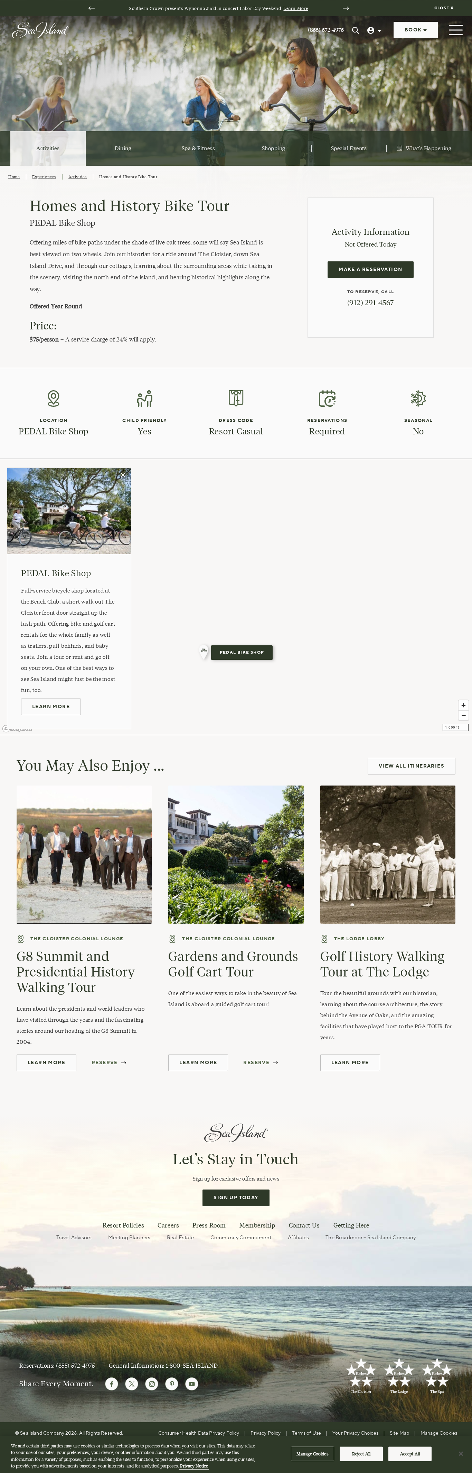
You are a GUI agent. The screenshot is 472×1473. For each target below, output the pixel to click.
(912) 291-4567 (370, 302)
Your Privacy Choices (355, 1433)
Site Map (399, 1433)
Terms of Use (306, 1433)
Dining (123, 148)
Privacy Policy (266, 1433)
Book (414, 30)
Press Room (209, 1225)
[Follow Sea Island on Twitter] (131, 1383)
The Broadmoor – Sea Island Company (370, 1237)
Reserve (105, 1063)
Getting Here (351, 1225)
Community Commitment (240, 1237)
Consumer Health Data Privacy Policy (198, 1433)
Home (14, 176)
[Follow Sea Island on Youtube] (191, 1383)
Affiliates (298, 1237)
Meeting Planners (129, 1237)
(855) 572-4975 (326, 30)
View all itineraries (411, 766)
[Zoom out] (464, 715)
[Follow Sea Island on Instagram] (151, 1383)
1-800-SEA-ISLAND (192, 1365)
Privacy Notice (194, 1466)
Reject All (361, 1453)
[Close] (461, 1453)
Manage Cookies (312, 1453)
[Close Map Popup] (123, 475)
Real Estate (180, 1237)
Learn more (51, 707)
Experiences (44, 176)
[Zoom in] (464, 705)
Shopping (273, 148)
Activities (47, 148)
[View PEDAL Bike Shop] (204, 653)
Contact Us (304, 1225)
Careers (168, 1225)
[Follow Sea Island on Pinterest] (171, 1383)
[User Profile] (375, 30)
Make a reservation (370, 270)
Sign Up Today (236, 1198)
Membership (257, 1225)
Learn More (295, 8)
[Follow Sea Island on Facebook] (111, 1383)
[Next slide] (346, 8)
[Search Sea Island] (355, 30)
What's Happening (428, 148)
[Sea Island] (40, 29)
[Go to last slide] (91, 8)
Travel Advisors (74, 1237)
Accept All (410, 1453)
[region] (236, 597)
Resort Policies (123, 1225)
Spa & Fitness (198, 148)
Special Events (349, 148)
